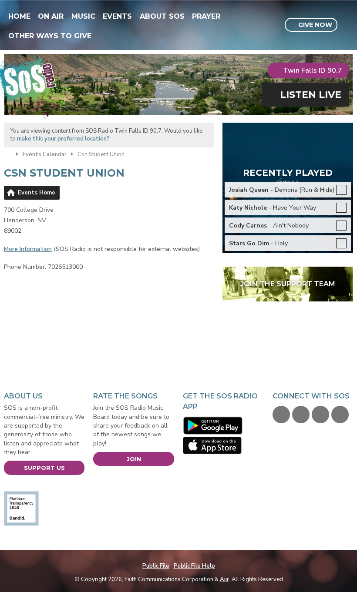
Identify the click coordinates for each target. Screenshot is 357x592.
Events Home (36, 193)
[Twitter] (301, 414)
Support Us (44, 467)
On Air (51, 16)
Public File (155, 566)
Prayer (206, 16)
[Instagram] (340, 414)
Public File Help (194, 566)
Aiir (224, 579)
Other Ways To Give (49, 36)
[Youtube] (320, 414)
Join (134, 458)
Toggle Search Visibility (348, 25)
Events (117, 16)
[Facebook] (281, 414)
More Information (28, 249)
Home (19, 16)
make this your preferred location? (63, 139)
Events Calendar (45, 154)
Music (83, 16)
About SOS (162, 16)
